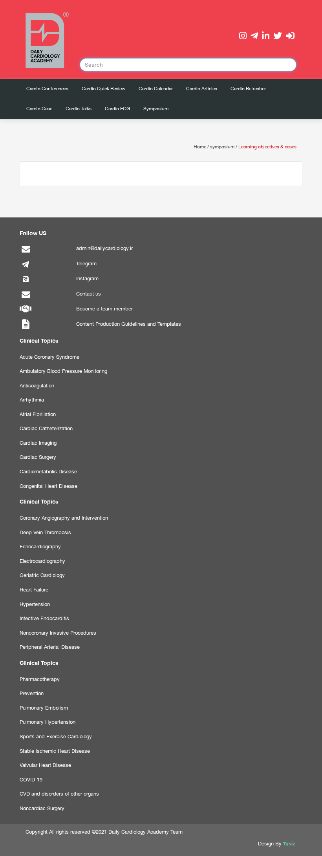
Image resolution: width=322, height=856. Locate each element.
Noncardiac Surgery (42, 808)
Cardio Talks (78, 108)
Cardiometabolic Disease (48, 472)
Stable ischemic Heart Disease (55, 751)
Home (200, 147)
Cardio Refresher (248, 88)
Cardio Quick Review (103, 88)
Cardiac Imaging (38, 443)
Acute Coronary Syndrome (49, 357)
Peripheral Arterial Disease (50, 647)
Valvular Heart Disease (45, 765)
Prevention (32, 693)
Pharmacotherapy (40, 679)
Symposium (155, 108)
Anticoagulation (37, 386)
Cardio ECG (117, 108)
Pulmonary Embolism (44, 708)
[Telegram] (25, 268)
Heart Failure (34, 590)
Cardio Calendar (156, 88)
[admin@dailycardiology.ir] (25, 253)
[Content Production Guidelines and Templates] (25, 329)
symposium (222, 147)
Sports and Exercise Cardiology (56, 736)
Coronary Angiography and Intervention (64, 518)
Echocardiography (40, 546)
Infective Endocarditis (44, 618)
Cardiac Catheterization (46, 428)
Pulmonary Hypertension (47, 722)
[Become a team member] (25, 313)
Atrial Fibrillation (38, 414)
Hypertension (35, 604)
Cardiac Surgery (38, 457)
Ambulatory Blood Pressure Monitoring (63, 371)
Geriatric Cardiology (42, 575)
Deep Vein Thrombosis (45, 532)
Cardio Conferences (47, 88)
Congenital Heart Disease (48, 486)
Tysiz (289, 843)
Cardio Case (39, 108)
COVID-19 (31, 780)
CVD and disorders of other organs (59, 794)
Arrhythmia (32, 400)
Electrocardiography (42, 561)
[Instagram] (25, 283)
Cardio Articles (201, 88)
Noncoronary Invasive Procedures (58, 633)
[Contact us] (25, 298)
